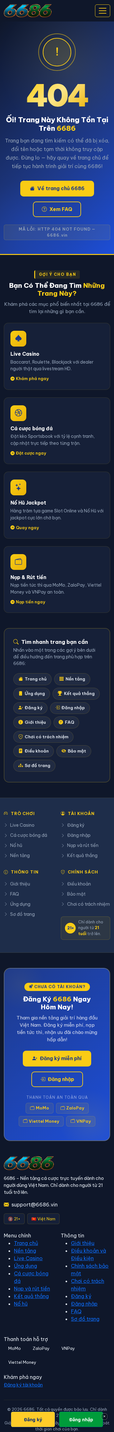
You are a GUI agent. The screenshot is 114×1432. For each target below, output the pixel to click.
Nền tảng (75, 679)
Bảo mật (77, 751)
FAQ (69, 722)
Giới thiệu (35, 722)
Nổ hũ (16, 845)
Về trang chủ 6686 (61, 188)
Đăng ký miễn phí (61, 1058)
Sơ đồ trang (37, 765)
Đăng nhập (73, 707)
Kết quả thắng (79, 693)
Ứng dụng (35, 693)
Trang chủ (36, 679)
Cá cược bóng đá (28, 835)
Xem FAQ (60, 209)
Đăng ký (33, 707)
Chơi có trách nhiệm (46, 737)
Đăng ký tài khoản (23, 1385)
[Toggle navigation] (102, 10)
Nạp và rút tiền (82, 845)
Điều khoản (37, 751)
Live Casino (22, 825)
